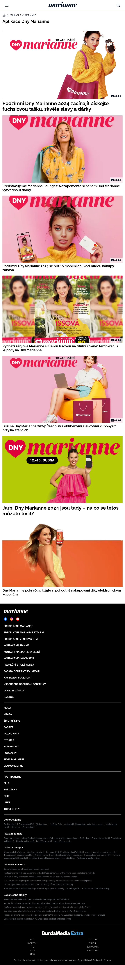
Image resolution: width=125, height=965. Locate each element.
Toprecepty (12, 809)
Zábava (8, 727)
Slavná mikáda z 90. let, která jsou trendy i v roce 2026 (26, 869)
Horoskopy (11, 746)
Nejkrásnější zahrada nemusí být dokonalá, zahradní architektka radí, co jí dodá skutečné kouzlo (44, 903)
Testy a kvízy (41, 824)
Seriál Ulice (84, 838)
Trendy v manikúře (11, 838)
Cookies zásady (14, 690)
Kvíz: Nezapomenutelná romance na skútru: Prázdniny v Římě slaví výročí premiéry (38, 884)
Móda (7, 707)
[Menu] (7, 5)
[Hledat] (118, 5)
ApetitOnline (12, 776)
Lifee (7, 802)
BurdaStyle (92, 947)
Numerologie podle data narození (89, 824)
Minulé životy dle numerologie (34, 838)
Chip (6, 796)
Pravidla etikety (10, 824)
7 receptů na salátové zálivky (98, 855)
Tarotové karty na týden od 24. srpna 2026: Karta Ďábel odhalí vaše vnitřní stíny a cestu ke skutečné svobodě (49, 873)
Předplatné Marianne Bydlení (24, 632)
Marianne (92, 940)
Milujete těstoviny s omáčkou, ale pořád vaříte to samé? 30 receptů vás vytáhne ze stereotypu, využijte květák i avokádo (54, 915)
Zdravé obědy (28, 827)
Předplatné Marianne (18, 626)
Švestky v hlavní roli (35, 852)
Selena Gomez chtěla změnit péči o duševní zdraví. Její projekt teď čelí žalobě (36, 899)
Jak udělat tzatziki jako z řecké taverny (67, 855)
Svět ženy (10, 789)
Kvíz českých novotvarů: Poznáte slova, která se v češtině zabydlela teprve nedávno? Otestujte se (45, 911)
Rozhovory (11, 733)
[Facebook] (5, 619)
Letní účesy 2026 (43, 841)
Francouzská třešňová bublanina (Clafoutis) (64, 852)
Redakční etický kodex (19, 664)
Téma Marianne (14, 759)
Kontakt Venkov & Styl (19, 658)
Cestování (68, 824)
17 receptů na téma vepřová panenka (100, 852)
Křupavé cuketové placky (14, 852)
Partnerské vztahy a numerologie (63, 838)
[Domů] (62, 5)
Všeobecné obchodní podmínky (25, 684)
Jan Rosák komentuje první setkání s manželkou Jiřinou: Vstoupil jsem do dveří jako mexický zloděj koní (47, 907)
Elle (6, 783)
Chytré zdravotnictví (100, 838)
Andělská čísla (56, 824)
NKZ (32, 947)
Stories (9, 740)
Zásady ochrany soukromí (22, 671)
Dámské (92, 943)
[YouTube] (18, 619)
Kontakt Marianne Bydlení (22, 652)
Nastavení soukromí (17, 677)
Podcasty (10, 753)
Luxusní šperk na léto (62, 841)
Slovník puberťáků (26, 824)
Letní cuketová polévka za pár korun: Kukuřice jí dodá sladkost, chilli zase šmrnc (37, 919)
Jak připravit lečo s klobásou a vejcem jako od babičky (52, 858)
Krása (8, 714)
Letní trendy (15, 827)
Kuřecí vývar (9, 855)
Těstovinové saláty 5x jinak (88, 858)
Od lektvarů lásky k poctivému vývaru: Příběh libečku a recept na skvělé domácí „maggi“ (40, 877)
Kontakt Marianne (16, 645)
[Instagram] (11, 619)
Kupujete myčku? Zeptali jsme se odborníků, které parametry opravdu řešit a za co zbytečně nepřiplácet (48, 881)
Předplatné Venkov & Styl (21, 639)
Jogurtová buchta (24, 855)
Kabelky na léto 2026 (25, 841)
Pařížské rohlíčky (41, 855)
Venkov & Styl (13, 765)
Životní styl (12, 720)
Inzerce (9, 697)
